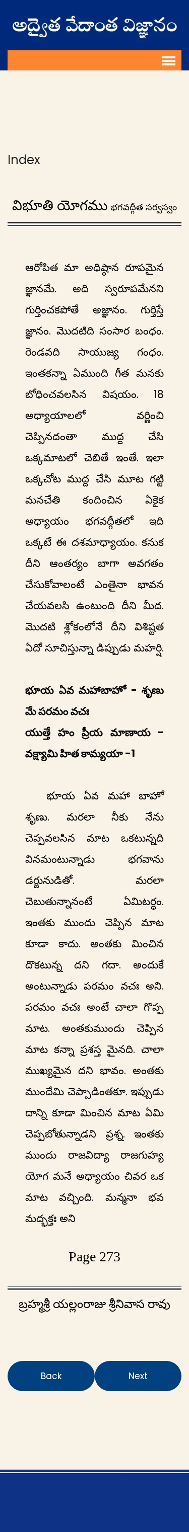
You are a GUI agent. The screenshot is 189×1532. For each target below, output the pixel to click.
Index (24, 159)
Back (51, 1376)
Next (138, 1376)
